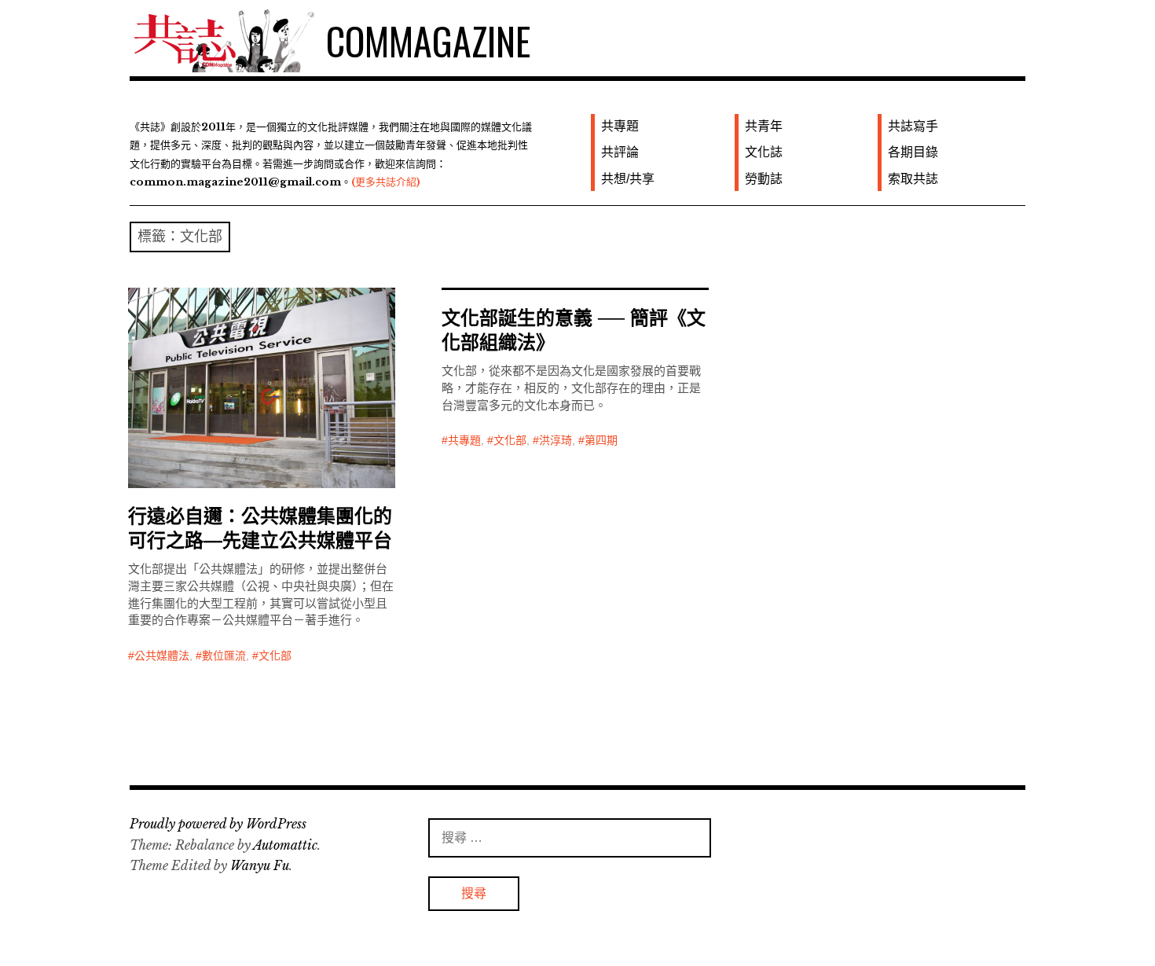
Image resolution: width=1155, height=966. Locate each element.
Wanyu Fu (259, 865)
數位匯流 (224, 655)
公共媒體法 (161, 655)
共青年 (764, 126)
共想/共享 (627, 178)
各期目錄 (913, 152)
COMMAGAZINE (428, 40)
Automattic (285, 845)
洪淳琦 (555, 440)
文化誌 (764, 152)
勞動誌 (764, 178)
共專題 (620, 126)
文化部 (275, 655)
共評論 (620, 152)
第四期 (601, 440)
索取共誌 (913, 178)
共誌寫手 (913, 126)
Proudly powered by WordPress (218, 824)
